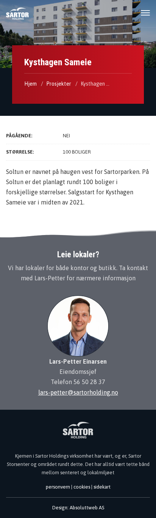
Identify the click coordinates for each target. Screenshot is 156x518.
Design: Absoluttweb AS (78, 507)
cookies (81, 487)
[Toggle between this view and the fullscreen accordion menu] (145, 13)
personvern (58, 487)
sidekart (102, 487)
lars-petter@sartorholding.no (78, 392)
